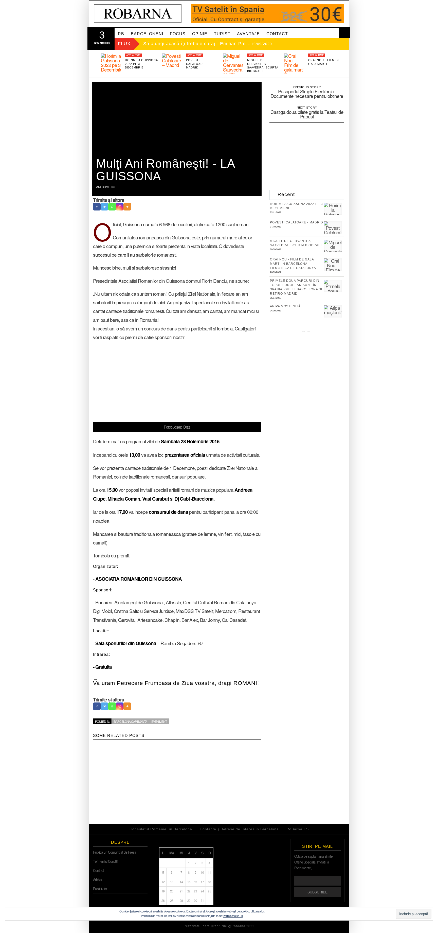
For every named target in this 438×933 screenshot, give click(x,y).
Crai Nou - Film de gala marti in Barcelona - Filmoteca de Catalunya (293, 264)
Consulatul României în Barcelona (161, 829)
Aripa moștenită (285, 306)
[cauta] (344, 32)
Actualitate (133, 55)
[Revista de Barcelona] (137, 13)
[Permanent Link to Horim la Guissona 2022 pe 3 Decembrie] (111, 64)
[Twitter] (104, 206)
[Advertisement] (177, 381)
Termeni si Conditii (105, 861)
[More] (127, 206)
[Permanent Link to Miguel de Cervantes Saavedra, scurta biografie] (233, 67)
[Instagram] (119, 206)
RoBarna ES (297, 829)
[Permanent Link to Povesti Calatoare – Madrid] (172, 64)
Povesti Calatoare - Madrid (196, 64)
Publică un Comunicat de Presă (114, 852)
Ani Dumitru (105, 186)
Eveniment (159, 721)
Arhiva (97, 879)
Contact (98, 870)
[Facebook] (97, 206)
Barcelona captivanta (130, 721)
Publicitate (100, 888)
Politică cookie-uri (233, 915)
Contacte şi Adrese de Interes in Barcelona (239, 829)
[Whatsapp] (112, 206)
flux (124, 43)
